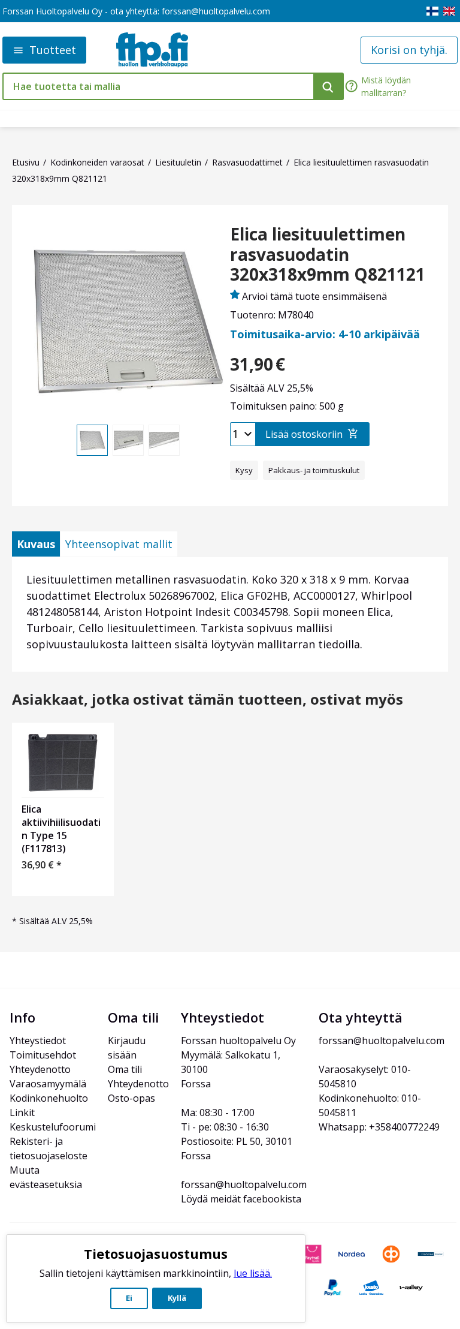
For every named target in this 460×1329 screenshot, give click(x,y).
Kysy (244, 470)
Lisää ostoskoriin (304, 434)
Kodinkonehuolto (49, 1098)
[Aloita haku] (328, 86)
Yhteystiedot (38, 1040)
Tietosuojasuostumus (156, 1253)
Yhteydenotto (40, 1069)
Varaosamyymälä (48, 1083)
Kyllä (177, 1297)
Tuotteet (52, 50)
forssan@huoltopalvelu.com (216, 11)
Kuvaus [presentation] (36, 544)
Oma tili (125, 1069)
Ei (129, 1297)
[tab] (36, 544)
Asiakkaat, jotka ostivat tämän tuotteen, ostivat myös (207, 699)
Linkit (22, 1112)
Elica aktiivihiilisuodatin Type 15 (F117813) (61, 828)
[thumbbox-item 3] (164, 440)
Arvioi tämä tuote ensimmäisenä (314, 296)
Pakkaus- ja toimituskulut (313, 470)
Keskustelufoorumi (53, 1126)
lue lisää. (253, 1273)
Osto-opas (131, 1098)
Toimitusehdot (43, 1055)
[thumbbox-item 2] (128, 440)
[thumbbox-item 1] (92, 440)
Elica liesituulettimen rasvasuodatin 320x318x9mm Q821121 (327, 254)
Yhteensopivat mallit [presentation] (118, 544)
